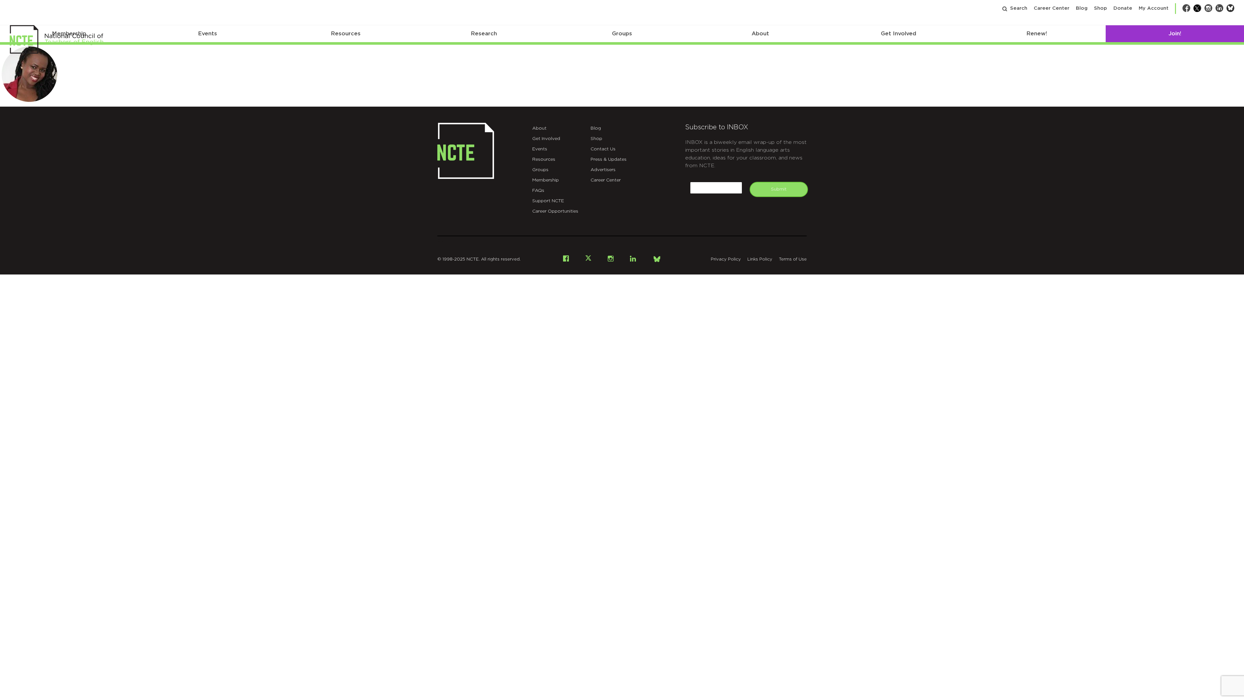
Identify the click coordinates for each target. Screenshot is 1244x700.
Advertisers (603, 170)
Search (1018, 8)
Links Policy (759, 259)
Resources (346, 33)
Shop (1100, 8)
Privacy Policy (726, 259)
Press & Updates (609, 159)
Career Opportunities (555, 211)
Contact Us (603, 149)
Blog (1082, 8)
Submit (779, 189)
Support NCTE (548, 201)
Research (484, 33)
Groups (622, 33)
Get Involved (898, 33)
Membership (545, 180)
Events (207, 33)
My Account (1154, 8)
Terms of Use (793, 259)
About (760, 33)
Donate (1122, 8)
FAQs (538, 190)
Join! (1175, 33)
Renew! (1036, 33)
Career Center (1051, 8)
